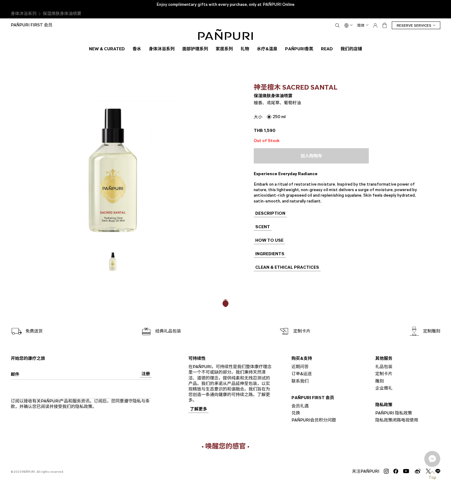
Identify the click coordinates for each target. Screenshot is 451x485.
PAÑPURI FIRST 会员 (31, 25)
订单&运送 (301, 374)
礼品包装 (383, 367)
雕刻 (379, 381)
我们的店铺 (351, 49)
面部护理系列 (195, 49)
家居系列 (224, 49)
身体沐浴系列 (24, 13)
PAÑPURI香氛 (299, 49)
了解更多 (198, 409)
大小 (258, 117)
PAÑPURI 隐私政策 (393, 413)
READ (327, 49)
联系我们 (300, 381)
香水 (137, 49)
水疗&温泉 (267, 49)
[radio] (276, 117)
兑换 (295, 413)
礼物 (245, 49)
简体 (360, 25)
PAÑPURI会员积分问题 (313, 420)
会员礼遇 (300, 406)
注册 (145, 374)
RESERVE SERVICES (414, 25)
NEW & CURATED (107, 49)
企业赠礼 (383, 388)
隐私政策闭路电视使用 (396, 420)
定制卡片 (383, 374)
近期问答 (300, 367)
